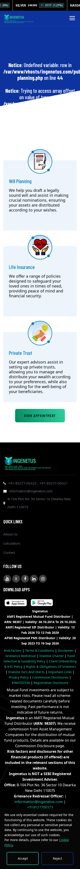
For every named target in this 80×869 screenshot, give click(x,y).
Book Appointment (40, 415)
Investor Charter (52, 656)
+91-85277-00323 (22, 483)
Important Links (60, 672)
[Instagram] (43, 579)
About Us (10, 534)
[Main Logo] (18, 18)
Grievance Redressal (21, 656)
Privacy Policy (19, 677)
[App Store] (41, 603)
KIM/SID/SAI (21, 683)
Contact (9, 552)
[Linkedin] (34, 579)
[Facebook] (25, 579)
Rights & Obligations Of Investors (51, 666)
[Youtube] (7, 579)
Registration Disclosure (51, 683)
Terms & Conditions (40, 650)
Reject (57, 858)
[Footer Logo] (27, 462)
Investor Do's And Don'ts (27, 672)
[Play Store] (15, 603)
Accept (23, 858)
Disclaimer (66, 650)
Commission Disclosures (50, 677)
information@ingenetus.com (31, 491)
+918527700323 (40, 807)
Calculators (11, 543)
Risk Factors (13, 650)
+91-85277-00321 (54, 483)
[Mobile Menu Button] (72, 19)
